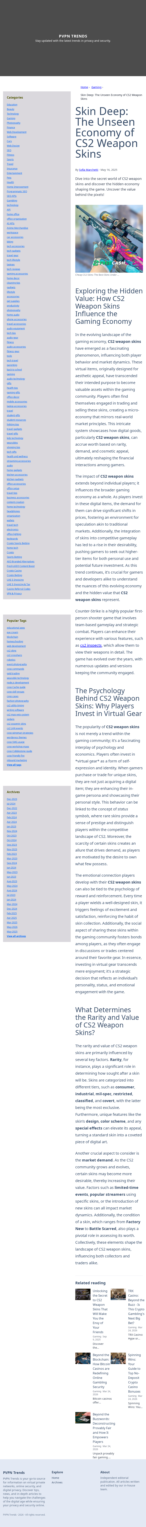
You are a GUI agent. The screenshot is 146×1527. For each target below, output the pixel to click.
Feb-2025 (12, 913)
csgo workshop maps (18, 746)
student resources (16, 419)
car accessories (15, 237)
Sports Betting (14, 557)
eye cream (12, 632)
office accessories (16, 483)
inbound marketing (17, 760)
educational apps (16, 627)
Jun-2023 (11, 876)
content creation (15, 502)
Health (10, 182)
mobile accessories (17, 401)
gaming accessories (17, 273)
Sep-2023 (12, 844)
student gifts (13, 415)
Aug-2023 (12, 881)
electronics (12, 529)
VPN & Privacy (14, 593)
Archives (57, 1482)
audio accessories (16, 346)
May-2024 (12, 886)
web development (16, 646)
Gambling (12, 200)
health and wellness (17, 456)
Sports (10, 159)
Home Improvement (17, 186)
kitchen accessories (17, 474)
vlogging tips (13, 447)
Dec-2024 (12, 908)
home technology (16, 506)
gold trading (13, 673)
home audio (13, 314)
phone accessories (17, 319)
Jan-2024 (11, 899)
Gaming (96, 87)
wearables (12, 442)
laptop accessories (17, 406)
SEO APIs (12, 196)
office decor (13, 397)
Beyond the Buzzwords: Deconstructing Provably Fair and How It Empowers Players (104, 1428)
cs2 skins (11, 650)
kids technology (15, 438)
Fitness (10, 154)
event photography (17, 664)
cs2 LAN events (15, 728)
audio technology (16, 378)
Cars (9, 141)
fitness (10, 342)
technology (12, 205)
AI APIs (10, 223)
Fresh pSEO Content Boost (21, 566)
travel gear (12, 255)
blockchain (12, 637)
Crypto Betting (14, 575)
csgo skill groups (15, 691)
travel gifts (12, 433)
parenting (12, 365)
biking (10, 241)
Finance (11, 127)
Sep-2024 (12, 863)
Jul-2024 (11, 803)
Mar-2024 (12, 904)
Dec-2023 (12, 799)
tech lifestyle (13, 260)
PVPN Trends (73, 36)
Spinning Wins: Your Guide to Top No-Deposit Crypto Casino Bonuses (134, 1373)
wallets (10, 520)
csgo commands (15, 669)
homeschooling (15, 641)
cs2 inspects (91, 645)
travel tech (12, 525)
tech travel (12, 360)
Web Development (16, 132)
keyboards (12, 538)
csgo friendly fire (16, 755)
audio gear (12, 337)
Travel (10, 164)
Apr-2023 (12, 812)
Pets (9, 177)
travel (10, 410)
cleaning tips (13, 282)
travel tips (12, 493)
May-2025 (12, 931)
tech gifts (12, 451)
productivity (13, 305)
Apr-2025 (12, 918)
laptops (11, 264)
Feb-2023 (12, 854)
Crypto (10, 552)
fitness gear (13, 351)
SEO (9, 150)
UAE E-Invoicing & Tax (18, 584)
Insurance (12, 168)
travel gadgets (14, 429)
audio (10, 465)
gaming (11, 374)
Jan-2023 (11, 826)
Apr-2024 (12, 822)
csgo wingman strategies (20, 732)
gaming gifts (13, 392)
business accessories (18, 497)
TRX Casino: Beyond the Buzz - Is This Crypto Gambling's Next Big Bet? (136, 1307)
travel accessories (16, 324)
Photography (13, 123)
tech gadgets (14, 250)
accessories (13, 296)
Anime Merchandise (17, 228)
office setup (13, 488)
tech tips (11, 333)
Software (11, 136)
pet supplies (13, 301)
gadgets (11, 287)
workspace (12, 232)
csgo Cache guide (16, 687)
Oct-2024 (12, 840)
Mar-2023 (12, 858)
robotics (11, 659)
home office (13, 214)
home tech (12, 547)
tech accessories (16, 246)
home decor (13, 278)
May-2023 (12, 872)
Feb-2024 (12, 817)
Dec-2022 (12, 808)
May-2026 (12, 927)
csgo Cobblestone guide (19, 751)
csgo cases (12, 696)
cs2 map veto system (18, 714)
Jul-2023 (11, 895)
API (8, 209)
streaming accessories (19, 461)
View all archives (16, 936)
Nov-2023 (12, 849)
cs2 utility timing (15, 705)
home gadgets (14, 470)
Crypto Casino (14, 570)
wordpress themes (17, 737)
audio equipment (16, 328)
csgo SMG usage (16, 742)
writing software (15, 710)
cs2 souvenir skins (16, 723)
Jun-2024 (11, 867)
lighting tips (13, 424)
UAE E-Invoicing (15, 579)
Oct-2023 (12, 835)
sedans (10, 719)
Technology (13, 113)
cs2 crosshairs (14, 655)
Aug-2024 (12, 890)
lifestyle (11, 292)
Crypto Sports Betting (18, 543)
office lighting (14, 534)
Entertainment (14, 173)
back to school (14, 369)
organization (13, 515)
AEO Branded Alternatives (20, 561)
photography (13, 310)
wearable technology (18, 678)
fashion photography (18, 700)
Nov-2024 (12, 831)
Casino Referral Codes (18, 589)
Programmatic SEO (17, 191)
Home (84, 87)
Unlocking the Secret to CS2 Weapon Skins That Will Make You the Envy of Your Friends (100, 1311)
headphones (13, 511)
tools (9, 356)
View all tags (14, 764)
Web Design (13, 145)
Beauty (10, 109)
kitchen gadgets (15, 479)
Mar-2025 (12, 922)
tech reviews (13, 269)
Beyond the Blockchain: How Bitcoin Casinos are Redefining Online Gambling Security (101, 1371)
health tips (12, 388)
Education (12, 104)
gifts (9, 383)
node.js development (18, 682)
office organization (17, 218)
